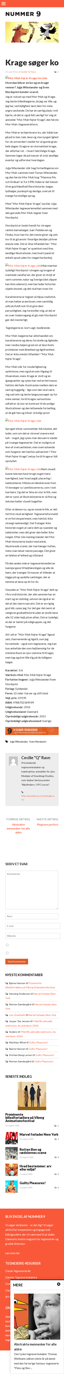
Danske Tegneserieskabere (21, 1277)
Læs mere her (12, 1253)
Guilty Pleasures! (38, 1042)
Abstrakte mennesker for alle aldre (18, 828)
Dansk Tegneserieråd (17, 1271)
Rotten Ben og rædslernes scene (33, 1151)
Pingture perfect (47, 824)
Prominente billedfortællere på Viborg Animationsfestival (24, 1117)
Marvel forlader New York (42, 1014)
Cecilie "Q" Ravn (28, 71)
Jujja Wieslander (19, 741)
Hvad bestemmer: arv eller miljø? (35, 1168)
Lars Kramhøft (17, 1014)
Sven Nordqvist (37, 741)
